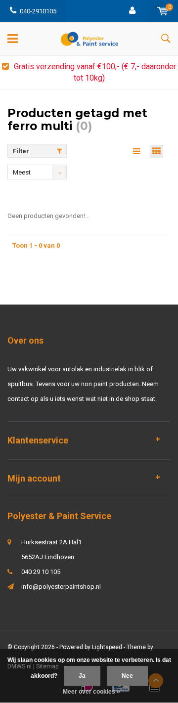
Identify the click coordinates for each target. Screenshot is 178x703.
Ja (82, 675)
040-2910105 (38, 11)
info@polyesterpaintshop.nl (61, 586)
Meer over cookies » (91, 691)
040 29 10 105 (40, 571)
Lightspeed (107, 647)
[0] (162, 11)
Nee (127, 675)
